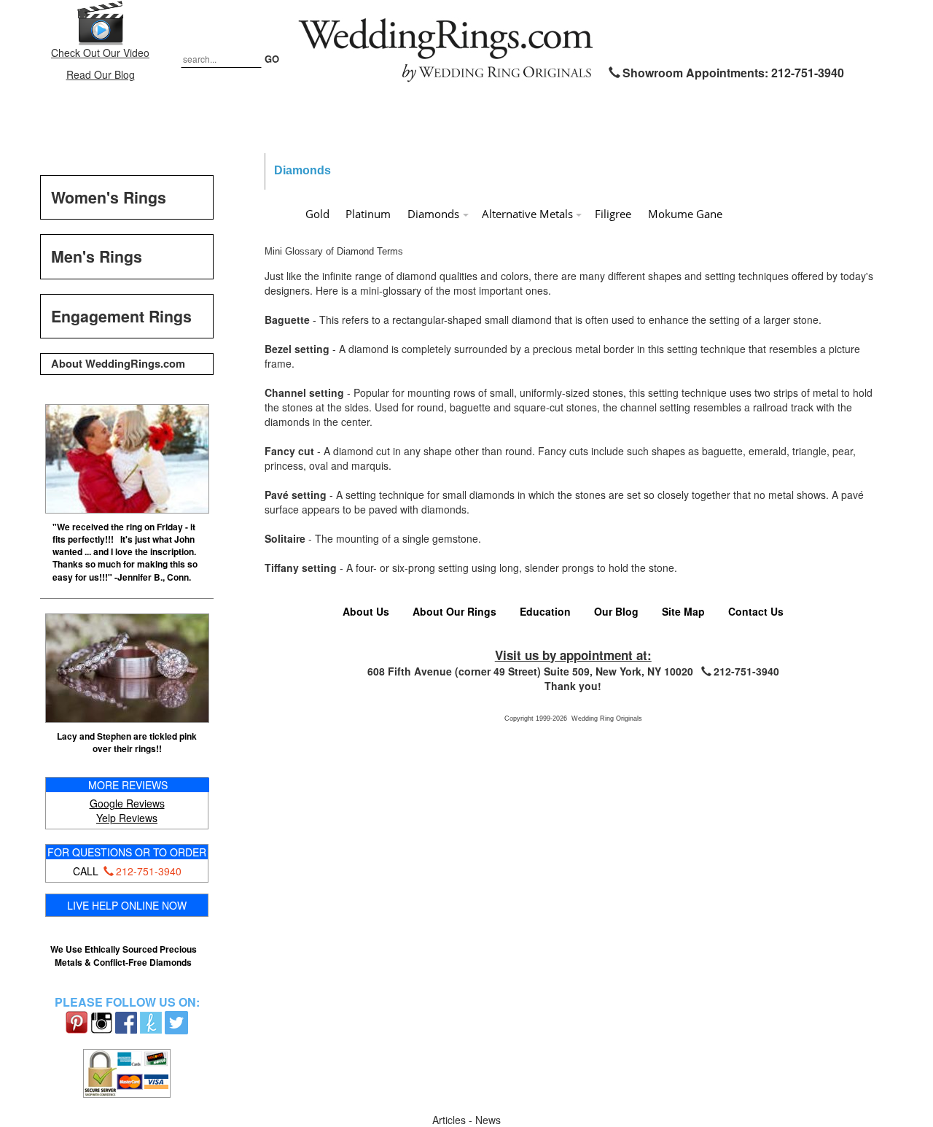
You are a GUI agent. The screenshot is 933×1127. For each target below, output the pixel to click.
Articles (450, 1119)
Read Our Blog (100, 74)
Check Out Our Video (100, 52)
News (488, 1119)
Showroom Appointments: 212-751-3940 (733, 72)
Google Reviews (127, 803)
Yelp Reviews (126, 817)
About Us (366, 611)
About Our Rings (454, 611)
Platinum (368, 213)
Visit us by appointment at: (573, 655)
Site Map (683, 611)
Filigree (613, 213)
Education (545, 611)
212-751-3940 (148, 871)
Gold (317, 213)
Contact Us (756, 611)
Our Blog (616, 611)
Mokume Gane (685, 213)
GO (272, 59)
